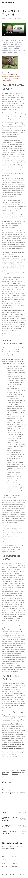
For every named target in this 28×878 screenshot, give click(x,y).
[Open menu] (25, 3)
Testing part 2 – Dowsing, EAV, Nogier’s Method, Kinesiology (19, 772)
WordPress (23, 875)
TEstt (4, 812)
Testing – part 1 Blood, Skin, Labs (5, 772)
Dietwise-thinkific (17, 18)
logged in (11, 793)
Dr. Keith (9, 18)
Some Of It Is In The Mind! (7, 826)
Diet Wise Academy (8, 2)
